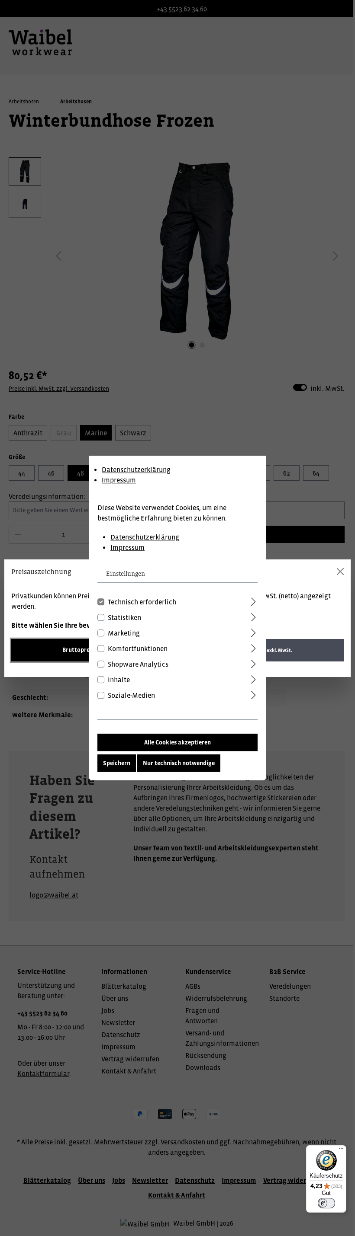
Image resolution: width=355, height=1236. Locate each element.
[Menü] (341, 1150)
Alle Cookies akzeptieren (177, 742)
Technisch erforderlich (142, 602)
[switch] (326, 1203)
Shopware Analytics (138, 664)
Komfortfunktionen (138, 648)
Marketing (124, 633)
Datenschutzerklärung (136, 469)
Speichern (116, 763)
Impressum (119, 480)
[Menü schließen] (340, 571)
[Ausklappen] (253, 600)
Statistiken (124, 617)
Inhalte (119, 679)
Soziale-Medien (131, 695)
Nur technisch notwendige (179, 763)
